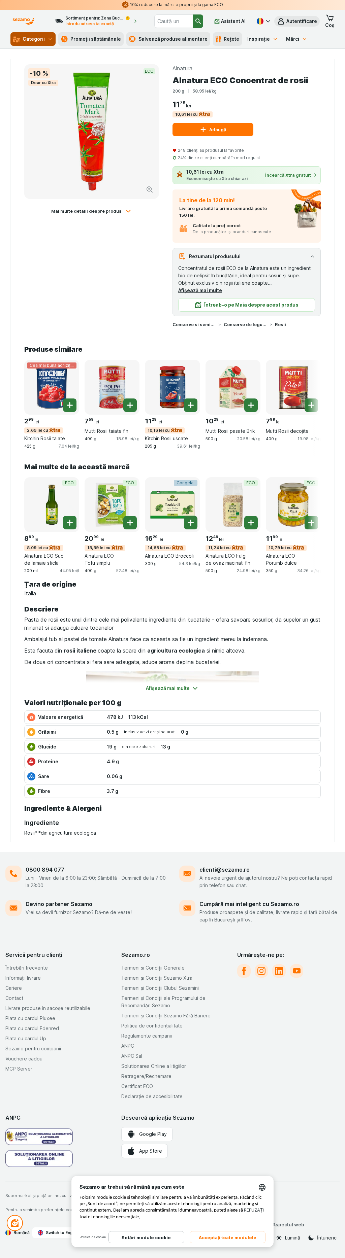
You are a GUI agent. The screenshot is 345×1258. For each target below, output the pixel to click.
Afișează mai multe (200, 290)
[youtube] (296, 971)
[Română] (263, 21)
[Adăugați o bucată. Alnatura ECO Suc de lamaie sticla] (69, 522)
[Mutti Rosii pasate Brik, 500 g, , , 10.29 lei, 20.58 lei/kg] (233, 387)
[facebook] (244, 971)
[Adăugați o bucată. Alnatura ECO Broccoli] (190, 522)
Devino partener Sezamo (59, 904)
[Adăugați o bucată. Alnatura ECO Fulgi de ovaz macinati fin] (251, 522)
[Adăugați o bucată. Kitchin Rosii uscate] (190, 405)
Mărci (292, 39)
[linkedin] (279, 971)
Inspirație (258, 39)
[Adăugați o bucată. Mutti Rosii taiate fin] (130, 405)
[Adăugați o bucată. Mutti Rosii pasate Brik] (251, 405)
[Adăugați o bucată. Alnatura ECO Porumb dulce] (311, 522)
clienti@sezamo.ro (224, 869)
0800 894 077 (45, 869)
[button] (297, 21)
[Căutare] (198, 21)
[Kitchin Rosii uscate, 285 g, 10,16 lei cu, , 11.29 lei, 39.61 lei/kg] (172, 387)
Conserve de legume (245, 324)
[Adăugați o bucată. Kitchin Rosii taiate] (69, 405)
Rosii (280, 324)
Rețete (231, 39)
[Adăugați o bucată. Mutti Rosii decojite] (311, 405)
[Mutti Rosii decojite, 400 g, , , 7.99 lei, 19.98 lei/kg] (293, 387)
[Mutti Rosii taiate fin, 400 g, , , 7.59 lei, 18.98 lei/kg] (112, 387)
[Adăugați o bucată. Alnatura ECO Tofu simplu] (130, 522)
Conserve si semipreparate (194, 324)
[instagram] (261, 971)
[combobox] (173, 21)
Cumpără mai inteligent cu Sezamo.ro (249, 904)
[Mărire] (149, 189)
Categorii (34, 39)
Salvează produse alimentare (173, 39)
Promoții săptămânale (95, 39)
